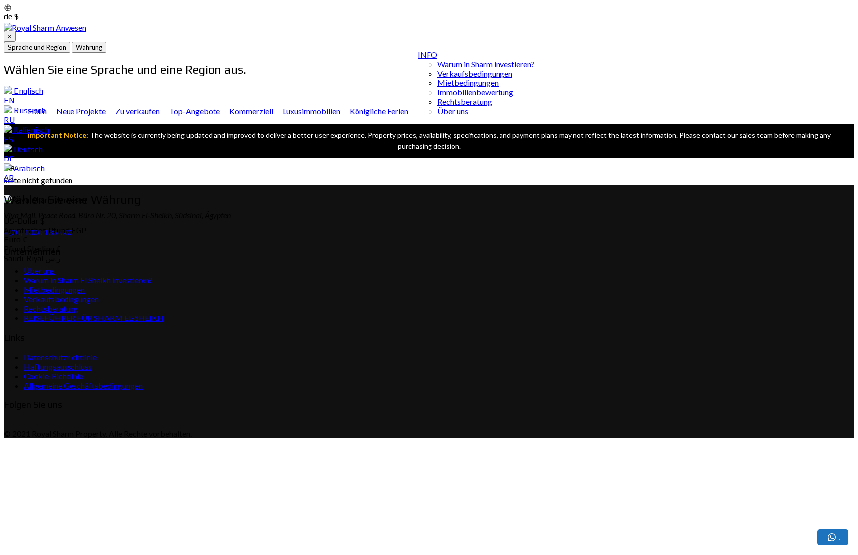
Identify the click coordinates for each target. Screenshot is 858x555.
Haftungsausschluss (58, 366)
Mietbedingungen (468, 82)
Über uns (452, 111)
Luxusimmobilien (311, 111)
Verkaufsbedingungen (474, 73)
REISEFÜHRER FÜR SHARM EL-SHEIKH (94, 317)
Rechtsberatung (464, 101)
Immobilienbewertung (475, 92)
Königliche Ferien (379, 111)
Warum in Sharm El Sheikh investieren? (88, 280)
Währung (89, 47)
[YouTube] (21, 424)
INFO (427, 54)
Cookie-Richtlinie (53, 376)
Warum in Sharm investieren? (486, 64)
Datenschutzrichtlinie (60, 357)
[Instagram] (13, 424)
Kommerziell (251, 111)
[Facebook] (7, 424)
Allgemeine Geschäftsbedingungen (83, 385)
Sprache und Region (37, 47)
